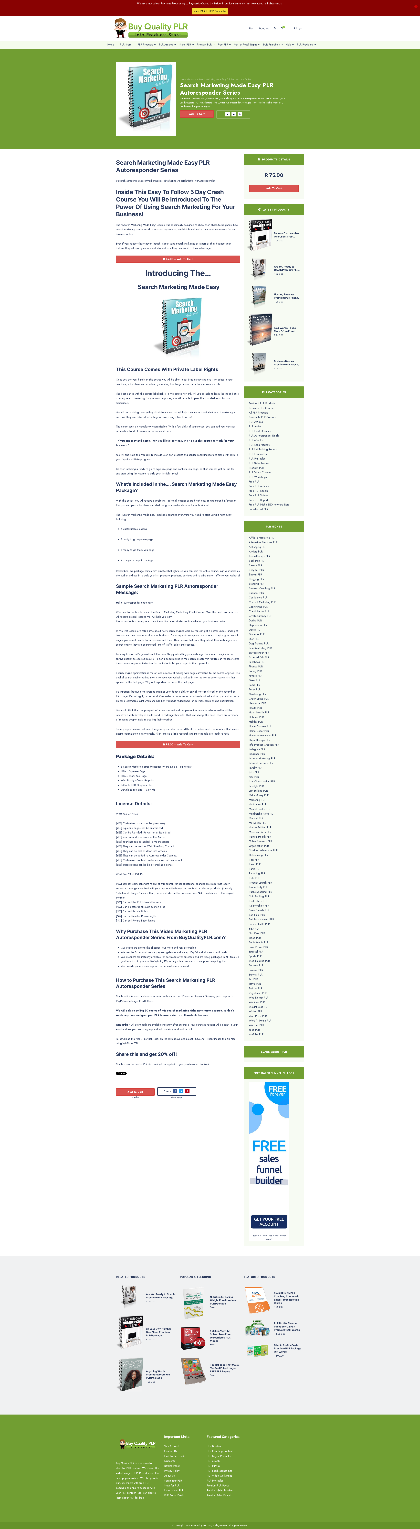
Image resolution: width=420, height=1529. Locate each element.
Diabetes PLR (257, 634)
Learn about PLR (173, 1490)
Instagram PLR (257, 749)
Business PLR (212, 98)
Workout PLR (256, 1025)
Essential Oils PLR (259, 657)
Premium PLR (256, 468)
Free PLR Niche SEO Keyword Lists (269, 504)
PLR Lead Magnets (260, 445)
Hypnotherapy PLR (259, 740)
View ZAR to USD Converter (210, 11)
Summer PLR (256, 970)
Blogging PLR (256, 579)
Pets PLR (254, 878)
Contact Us (170, 1451)
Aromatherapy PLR (259, 556)
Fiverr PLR (254, 680)
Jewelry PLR (255, 768)
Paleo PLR (255, 864)
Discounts (169, 1461)
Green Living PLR (259, 699)
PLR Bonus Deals (174, 1495)
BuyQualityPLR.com (218, 1525)
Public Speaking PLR (260, 892)
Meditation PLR (257, 804)
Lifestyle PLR (256, 786)
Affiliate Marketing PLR (262, 538)
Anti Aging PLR (257, 547)
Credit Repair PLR (259, 611)
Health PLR (255, 708)
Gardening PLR (257, 694)
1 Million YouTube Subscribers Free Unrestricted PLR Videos (220, 1335)
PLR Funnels (213, 1466)
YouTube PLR (256, 1034)
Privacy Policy (171, 1471)
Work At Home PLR (260, 1021)
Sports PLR (255, 956)
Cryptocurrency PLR (260, 616)
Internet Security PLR (261, 763)
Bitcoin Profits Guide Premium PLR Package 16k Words (287, 1348)
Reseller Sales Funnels (219, 1495)
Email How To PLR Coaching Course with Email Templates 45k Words (287, 1298)
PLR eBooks (256, 440)
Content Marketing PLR (262, 602)
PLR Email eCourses (260, 431)
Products (192, 79)
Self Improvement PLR (261, 919)
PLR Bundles (214, 1446)
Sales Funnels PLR (259, 910)
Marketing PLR (257, 800)
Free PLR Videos (258, 495)
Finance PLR (256, 666)
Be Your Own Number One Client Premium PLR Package (158, 1332)
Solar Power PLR (258, 947)
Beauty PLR (255, 565)
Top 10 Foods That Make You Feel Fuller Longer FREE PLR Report (224, 1368)
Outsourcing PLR (258, 855)
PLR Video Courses (260, 472)
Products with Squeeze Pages (195, 106)
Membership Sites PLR (261, 814)
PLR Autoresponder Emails (264, 436)
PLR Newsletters (204, 102)
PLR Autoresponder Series (251, 98)
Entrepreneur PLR (259, 653)
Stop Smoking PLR (259, 961)
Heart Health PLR (259, 712)
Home (183, 79)
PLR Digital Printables (219, 1456)
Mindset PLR (256, 818)
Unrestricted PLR (258, 509)
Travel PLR (255, 984)
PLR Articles (256, 422)
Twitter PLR (255, 988)
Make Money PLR (259, 795)
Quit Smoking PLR (259, 896)
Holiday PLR (256, 722)
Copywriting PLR (258, 607)
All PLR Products (258, 413)
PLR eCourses (272, 98)
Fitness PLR (255, 676)
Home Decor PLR (259, 731)
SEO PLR (254, 929)
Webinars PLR (257, 1002)
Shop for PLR (171, 1485)
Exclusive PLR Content (261, 408)
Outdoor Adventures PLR (263, 850)
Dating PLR (255, 620)
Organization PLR (259, 846)
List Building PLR (228, 98)
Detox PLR (255, 630)
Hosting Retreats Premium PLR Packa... (287, 296)
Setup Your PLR (173, 1481)
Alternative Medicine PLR (263, 542)
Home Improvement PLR (262, 735)
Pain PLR (254, 860)
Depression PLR (258, 625)
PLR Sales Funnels (259, 463)
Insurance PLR (257, 754)
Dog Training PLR (259, 643)
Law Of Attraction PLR (262, 781)
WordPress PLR (258, 1016)
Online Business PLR (260, 841)
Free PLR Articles (259, 486)
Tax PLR (253, 979)
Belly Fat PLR (256, 570)
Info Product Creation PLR (264, 745)
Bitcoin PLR (255, 574)
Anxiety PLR (256, 551)
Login (298, 28)
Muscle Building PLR (260, 827)
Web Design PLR (258, 998)
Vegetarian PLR (258, 993)
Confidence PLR (258, 597)
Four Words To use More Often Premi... (285, 329)
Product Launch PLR (260, 883)
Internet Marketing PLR (262, 758)
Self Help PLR (257, 915)
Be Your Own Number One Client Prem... (286, 235)
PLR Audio (255, 426)
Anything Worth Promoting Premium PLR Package (158, 1374)
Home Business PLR (260, 726)
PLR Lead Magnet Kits (219, 1471)
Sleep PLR (255, 938)
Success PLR (256, 965)
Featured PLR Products (262, 403)
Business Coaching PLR (193, 98)
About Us (169, 1476)
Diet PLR (254, 639)
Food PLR (254, 685)
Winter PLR (255, 1011)
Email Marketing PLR (260, 648)
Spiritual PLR (256, 952)
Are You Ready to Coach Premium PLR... (287, 268)
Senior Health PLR (259, 924)
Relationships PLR (259, 906)
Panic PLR (254, 869)
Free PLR (254, 481)
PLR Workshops (258, 477)
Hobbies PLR (256, 717)
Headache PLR (257, 703)
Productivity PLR (258, 887)
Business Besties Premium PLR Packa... (287, 363)
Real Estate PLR (258, 901)
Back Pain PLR (257, 561)
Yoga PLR (254, 1030)
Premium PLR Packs (218, 1485)
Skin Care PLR (257, 933)
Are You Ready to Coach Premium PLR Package (160, 1296)
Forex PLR (255, 689)
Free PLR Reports (259, 500)
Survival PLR (255, 975)
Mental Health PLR (259, 809)
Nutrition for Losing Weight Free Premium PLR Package (223, 1300)
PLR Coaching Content (220, 1451)
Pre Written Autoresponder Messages (232, 102)
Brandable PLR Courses (262, 417)
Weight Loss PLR (258, 1007)
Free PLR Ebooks (258, 491)
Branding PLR (256, 584)
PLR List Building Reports (263, 449)
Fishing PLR (255, 671)
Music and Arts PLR (260, 832)
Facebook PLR (257, 662)
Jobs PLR (254, 772)
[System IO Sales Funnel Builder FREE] (269, 1157)
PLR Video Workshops (219, 1476)
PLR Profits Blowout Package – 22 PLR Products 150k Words (287, 1326)
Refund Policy (172, 1466)
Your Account (171, 1446)
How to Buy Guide (174, 1456)
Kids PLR (254, 777)
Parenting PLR (257, 873)
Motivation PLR (257, 823)
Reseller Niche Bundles (220, 1490)
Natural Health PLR (260, 837)
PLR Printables (257, 459)
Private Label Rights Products (267, 102)
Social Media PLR (259, 942)
